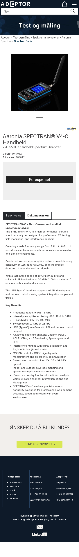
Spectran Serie (23, 41)
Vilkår (13, 490)
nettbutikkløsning (40, 549)
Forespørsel (39, 179)
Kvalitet (13, 494)
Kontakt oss (15, 483)
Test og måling (21, 37)
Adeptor (5, 37)
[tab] (13, 216)
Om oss (14, 498)
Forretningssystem (15, 549)
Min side (14, 486)
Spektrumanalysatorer (46, 37)
